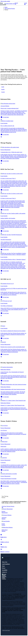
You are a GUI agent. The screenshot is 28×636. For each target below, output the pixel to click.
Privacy (3, 568)
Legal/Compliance (6, 564)
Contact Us (4, 572)
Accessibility (4, 570)
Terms (3, 566)
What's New (4, 562)
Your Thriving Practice (10, 8)
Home (6, 7)
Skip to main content (5, 1)
